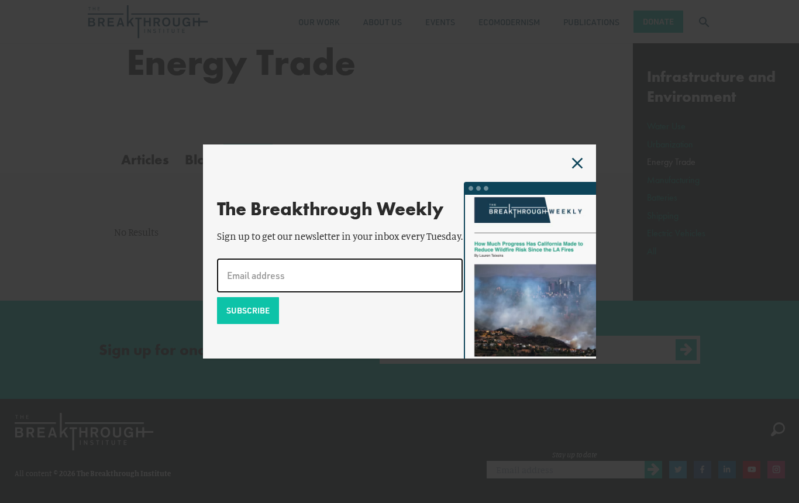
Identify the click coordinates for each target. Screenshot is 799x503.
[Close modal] (577, 163)
